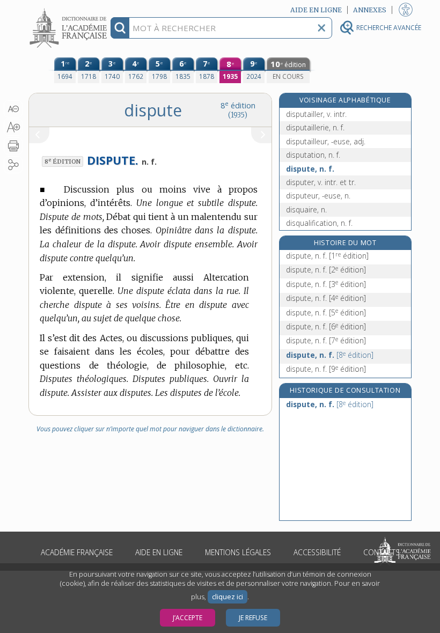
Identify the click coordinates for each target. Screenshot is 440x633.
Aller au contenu (70, 9)
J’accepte (187, 617)
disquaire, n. (306, 209)
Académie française (77, 552)
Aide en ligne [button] (316, 10)
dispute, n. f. (310, 169)
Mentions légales (238, 552)
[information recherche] (120, 28)
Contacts (381, 552)
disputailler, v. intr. (316, 114)
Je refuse (253, 617)
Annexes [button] (369, 10)
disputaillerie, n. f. (315, 127)
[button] (13, 108)
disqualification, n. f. (319, 223)
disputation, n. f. (313, 155)
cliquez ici (227, 596)
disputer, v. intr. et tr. (321, 182)
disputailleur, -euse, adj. (325, 141)
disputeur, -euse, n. (318, 195)
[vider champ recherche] (321, 28)
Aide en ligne (158, 552)
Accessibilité (317, 552)
